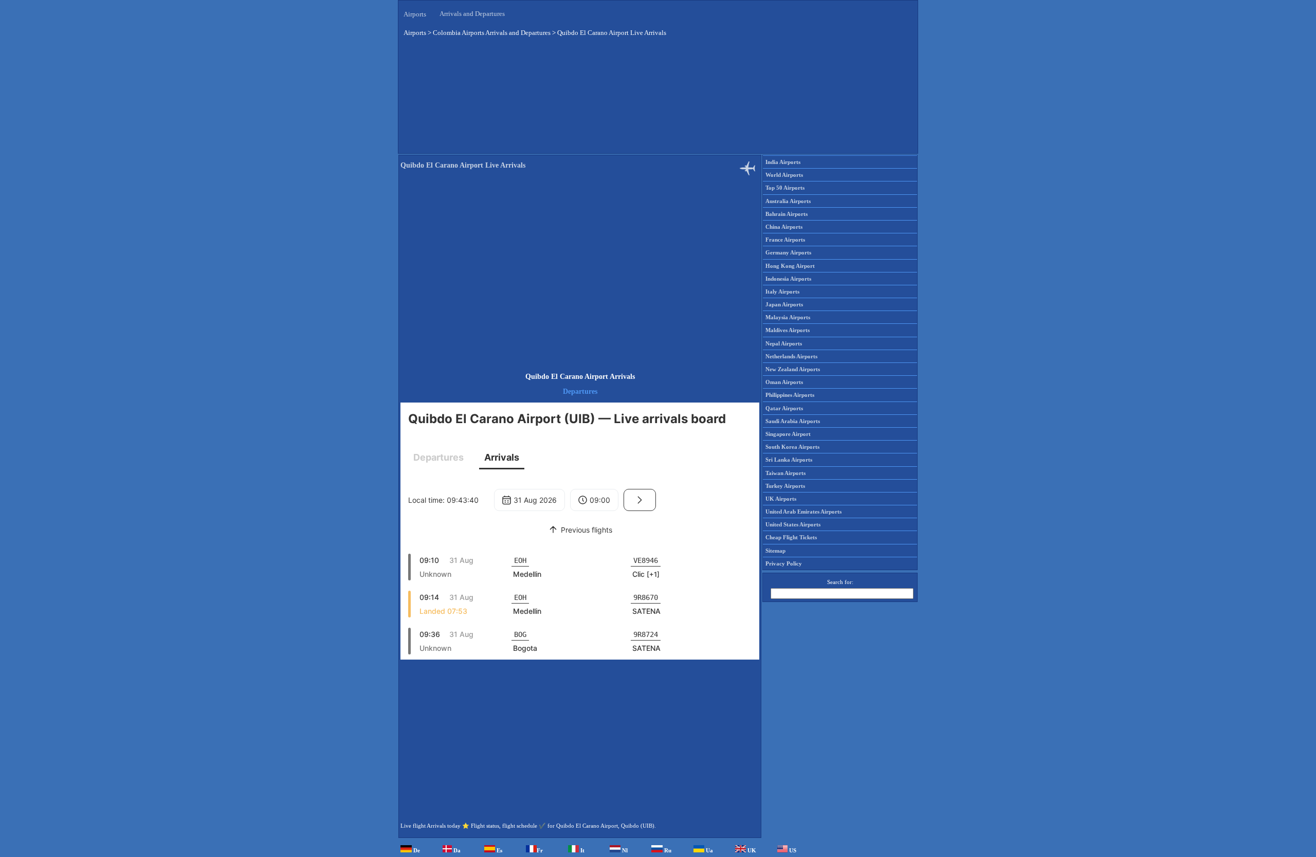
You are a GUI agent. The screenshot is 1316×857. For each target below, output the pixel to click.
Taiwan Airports (785, 473)
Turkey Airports (785, 486)
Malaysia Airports (787, 317)
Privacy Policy (783, 563)
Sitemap (775, 551)
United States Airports (792, 524)
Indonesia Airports (788, 279)
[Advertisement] (658, 102)
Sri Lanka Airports (788, 460)
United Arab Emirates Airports (803, 511)
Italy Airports (782, 291)
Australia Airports (788, 201)
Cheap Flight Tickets (791, 537)
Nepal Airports (783, 343)
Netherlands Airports (791, 356)
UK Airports (780, 499)
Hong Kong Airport (790, 266)
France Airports (785, 239)
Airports (415, 14)
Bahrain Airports (786, 214)
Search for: (840, 582)
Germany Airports (788, 252)
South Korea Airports (792, 447)
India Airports (782, 162)
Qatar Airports (784, 408)
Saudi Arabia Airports (792, 421)
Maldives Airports (787, 330)
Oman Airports (784, 382)
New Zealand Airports (792, 369)
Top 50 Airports (785, 188)
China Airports (783, 227)
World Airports (784, 175)
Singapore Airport (788, 434)
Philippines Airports (789, 395)
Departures (580, 391)
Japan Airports (784, 304)
